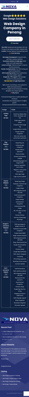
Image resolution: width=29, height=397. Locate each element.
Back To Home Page (14, 38)
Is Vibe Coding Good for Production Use (13, 331)
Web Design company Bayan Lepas (12, 378)
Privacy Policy (5, 359)
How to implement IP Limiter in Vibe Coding (14, 337)
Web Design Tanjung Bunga (10, 384)
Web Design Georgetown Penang (11, 381)
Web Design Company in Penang (11, 375)
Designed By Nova (6, 366)
